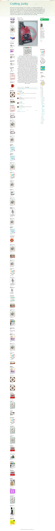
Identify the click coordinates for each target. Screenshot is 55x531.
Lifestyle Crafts (30, 88)
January (42, 120)
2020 (41, 94)
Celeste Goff (42, 27)
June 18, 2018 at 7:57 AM (22, 99)
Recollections (34, 88)
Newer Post (18, 110)
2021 (41, 93)
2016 (41, 122)
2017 (41, 121)
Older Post (36, 110)
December (42, 97)
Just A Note (42, 115)
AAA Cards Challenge (21, 88)
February (42, 119)
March (42, 118)
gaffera (29, 529)
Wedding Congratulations (43, 111)
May (42, 116)
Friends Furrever (43, 103)
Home (27, 110)
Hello (42, 108)
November (42, 98)
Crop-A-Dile (28, 88)
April (42, 117)
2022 (41, 92)
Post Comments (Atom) (22, 111)
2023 (41, 91)
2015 (41, 123)
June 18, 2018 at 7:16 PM (22, 107)
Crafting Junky (19, 3)
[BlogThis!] (26, 87)
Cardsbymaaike (21, 92)
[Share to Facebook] (27, 87)
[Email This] (25, 87)
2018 (41, 96)
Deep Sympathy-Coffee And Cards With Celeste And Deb (43, 106)
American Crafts (25, 88)
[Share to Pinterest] (28, 87)
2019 (41, 95)
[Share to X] (27, 87)
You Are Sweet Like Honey (43, 109)
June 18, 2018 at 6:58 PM (22, 103)
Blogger (33, 529)
